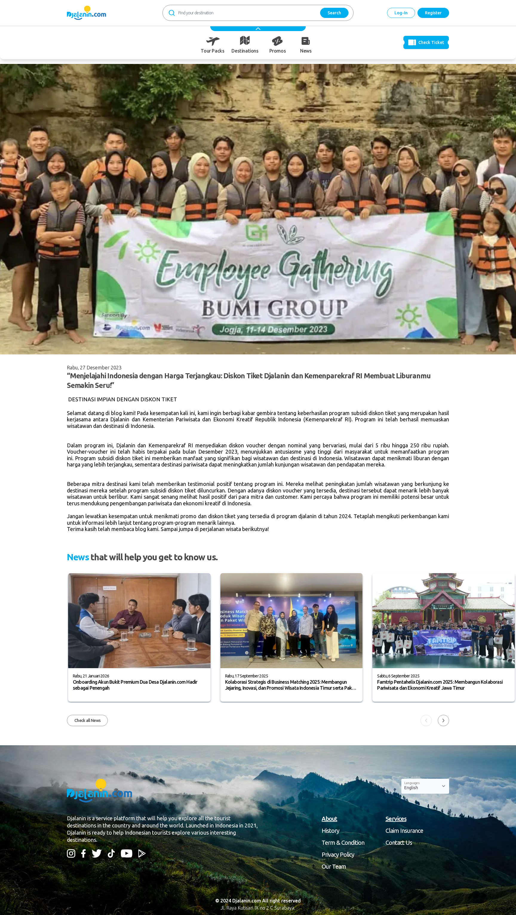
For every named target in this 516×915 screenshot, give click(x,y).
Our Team (334, 866)
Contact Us (399, 842)
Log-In (401, 12)
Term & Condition (343, 842)
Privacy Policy (338, 854)
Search (334, 12)
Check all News (87, 720)
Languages (412, 783)
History (330, 830)
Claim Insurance (404, 830)
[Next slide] (443, 720)
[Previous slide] (426, 720)
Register (433, 12)
